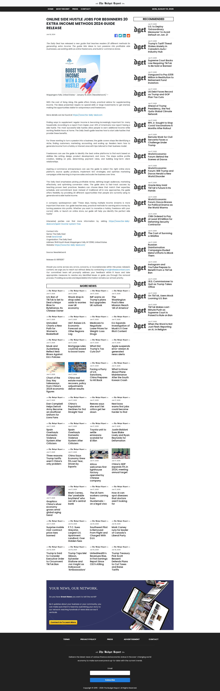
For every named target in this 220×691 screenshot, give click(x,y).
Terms (66, 639)
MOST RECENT (63, 9)
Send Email (57, 236)
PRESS (75, 9)
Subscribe (110, 680)
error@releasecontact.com (117, 269)
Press (110, 639)
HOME (50, 9)
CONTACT (86, 9)
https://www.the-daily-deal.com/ (70, 245)
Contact (153, 639)
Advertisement (132, 639)
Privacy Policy (88, 639)
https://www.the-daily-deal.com (87, 115)
